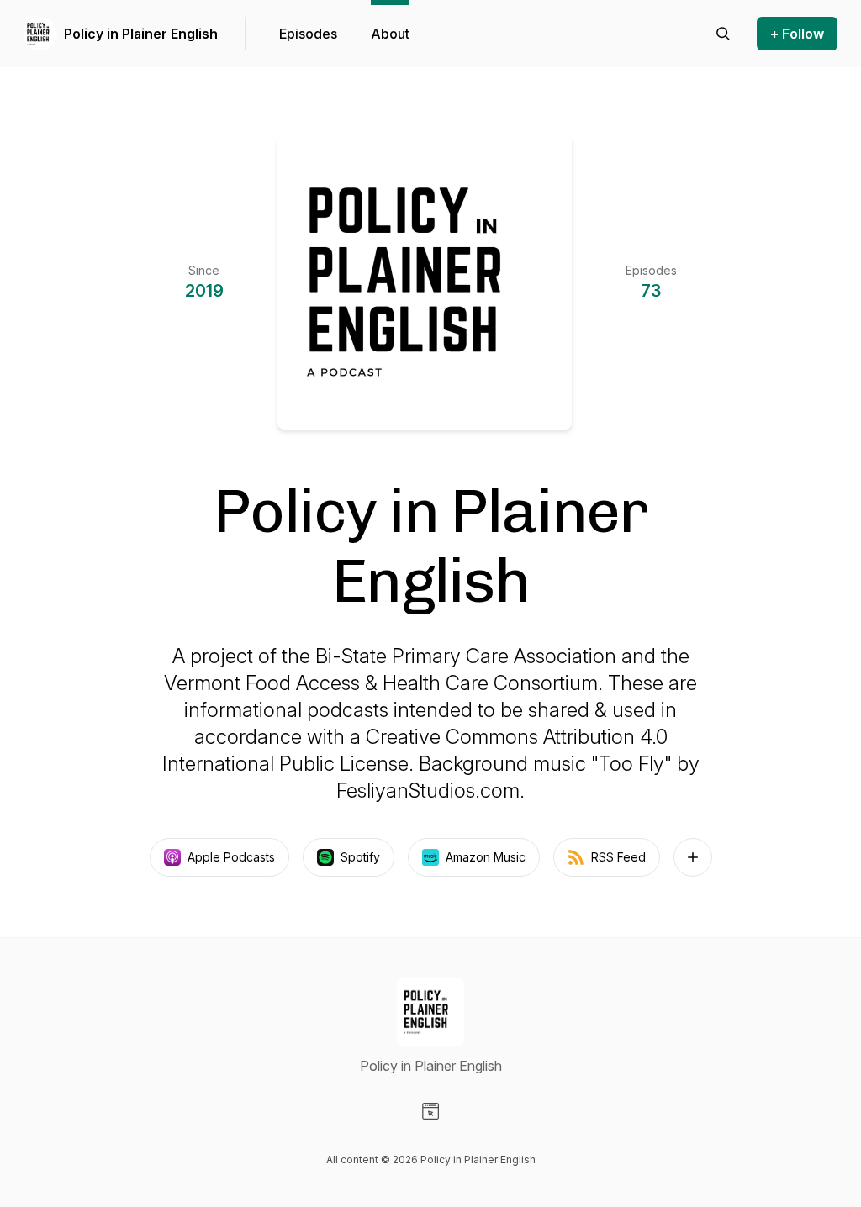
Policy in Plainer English (141, 33)
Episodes (308, 33)
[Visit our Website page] (430, 1111)
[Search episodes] (723, 34)
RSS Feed (618, 857)
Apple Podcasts (231, 857)
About (390, 33)
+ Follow (797, 33)
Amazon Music (486, 857)
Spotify (360, 857)
